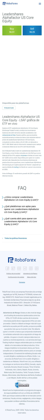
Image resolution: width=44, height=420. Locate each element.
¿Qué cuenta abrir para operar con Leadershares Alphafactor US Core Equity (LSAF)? (20, 221)
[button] (10, 3)
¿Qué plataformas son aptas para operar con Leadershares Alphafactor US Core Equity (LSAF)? (21, 209)
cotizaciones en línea (9, 135)
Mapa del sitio (31, 277)
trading (16, 167)
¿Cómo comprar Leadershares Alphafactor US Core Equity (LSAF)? (21, 198)
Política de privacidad (13, 273)
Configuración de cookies (16, 277)
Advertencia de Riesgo (30, 273)
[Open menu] (39, 3)
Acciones (24, 155)
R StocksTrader (9, 108)
